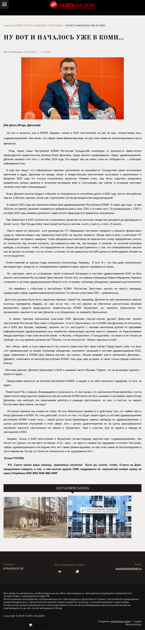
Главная (8, 25)
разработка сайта (120, 621)
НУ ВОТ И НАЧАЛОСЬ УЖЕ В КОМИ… (44, 25)
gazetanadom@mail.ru (128, 568)
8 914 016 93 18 (13, 568)
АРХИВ (18, 25)
